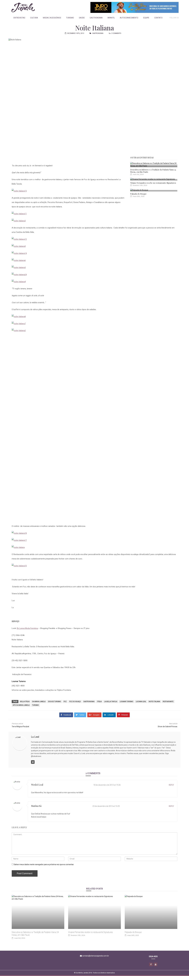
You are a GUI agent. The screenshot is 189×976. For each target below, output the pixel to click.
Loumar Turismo (126, 701)
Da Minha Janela (38, 701)
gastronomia (88, 701)
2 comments (116, 33)
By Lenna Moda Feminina (27, 628)
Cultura (34, 18)
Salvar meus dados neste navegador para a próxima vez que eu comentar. (44, 864)
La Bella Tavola (110, 701)
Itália (99, 701)
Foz (65, 701)
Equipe (146, 18)
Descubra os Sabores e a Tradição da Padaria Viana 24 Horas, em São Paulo (153, 170)
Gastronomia (96, 18)
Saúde (82, 18)
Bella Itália (24, 701)
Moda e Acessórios (52, 18)
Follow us (174, 18)
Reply (171, 785)
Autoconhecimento (129, 18)
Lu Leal (35, 736)
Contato (158, 18)
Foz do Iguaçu (75, 701)
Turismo (70, 18)
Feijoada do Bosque (138, 193)
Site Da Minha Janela (21, 705)
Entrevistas (19, 18)
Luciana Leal (141, 701)
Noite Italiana (154, 701)
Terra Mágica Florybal (20, 726)
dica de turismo (54, 701)
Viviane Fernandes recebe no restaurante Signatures (153, 183)
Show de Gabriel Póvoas (167, 726)
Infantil (111, 18)
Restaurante (168, 701)
